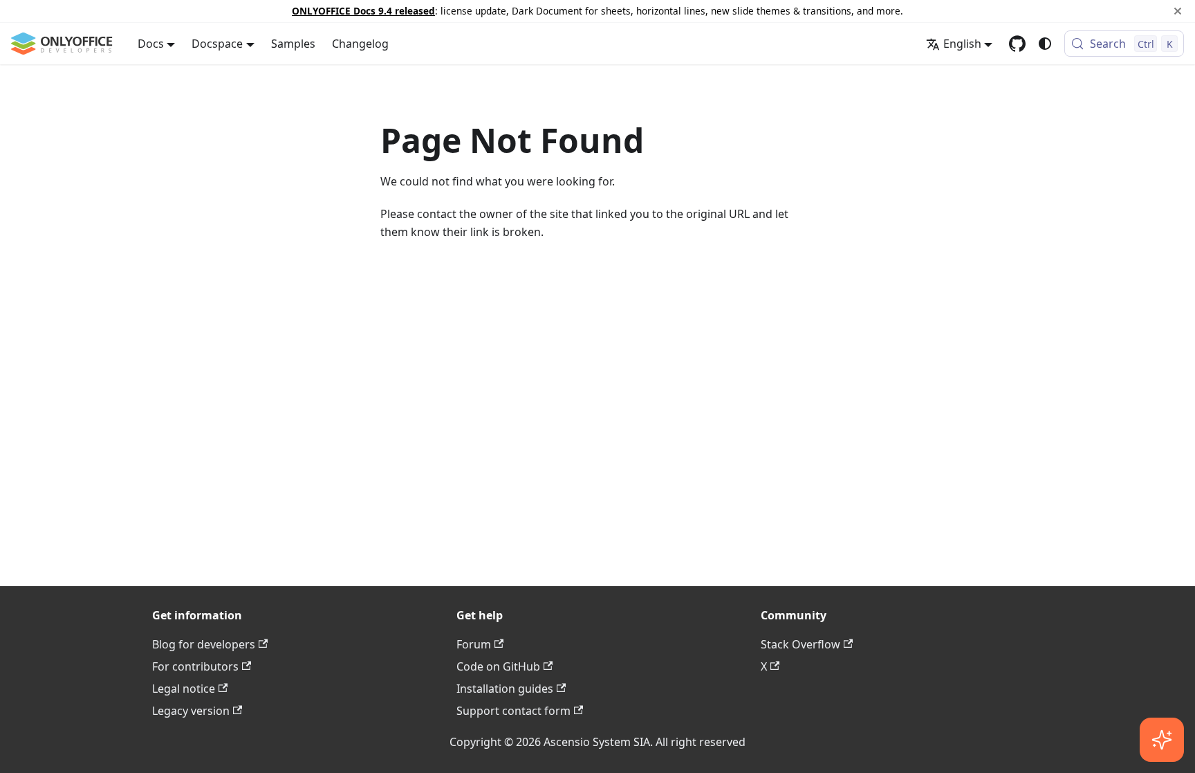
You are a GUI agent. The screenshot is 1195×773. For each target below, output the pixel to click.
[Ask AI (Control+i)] (1162, 740)
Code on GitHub (498, 666)
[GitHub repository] (1017, 44)
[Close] (1177, 11)
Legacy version (191, 710)
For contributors (195, 666)
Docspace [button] (217, 43)
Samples (293, 43)
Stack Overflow (800, 644)
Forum (473, 644)
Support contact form (513, 710)
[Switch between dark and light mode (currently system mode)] (1045, 44)
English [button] (962, 43)
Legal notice (183, 688)
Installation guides (504, 688)
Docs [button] (151, 43)
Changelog (360, 43)
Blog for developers (203, 644)
